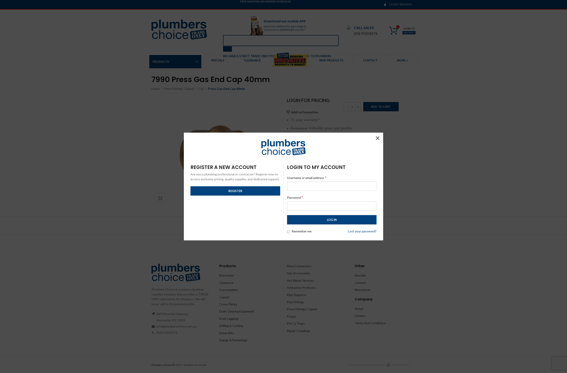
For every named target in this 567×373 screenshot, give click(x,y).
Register (235, 191)
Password (295, 197)
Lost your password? (362, 231)
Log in (332, 220)
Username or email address (306, 177)
